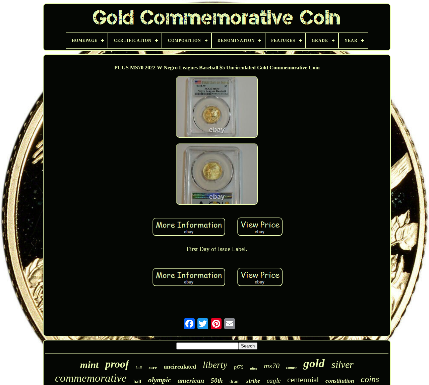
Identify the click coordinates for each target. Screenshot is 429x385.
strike (253, 381)
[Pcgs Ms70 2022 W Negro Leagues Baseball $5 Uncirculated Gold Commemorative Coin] (216, 107)
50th (217, 380)
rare (152, 367)
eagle (274, 380)
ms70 (272, 366)
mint (89, 364)
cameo (291, 367)
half (137, 381)
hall (139, 367)
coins (370, 379)
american (191, 380)
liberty (215, 365)
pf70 (238, 367)
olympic (159, 380)
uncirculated (180, 366)
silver (342, 364)
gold (314, 363)
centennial (303, 380)
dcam (235, 381)
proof (117, 364)
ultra (253, 368)
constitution (339, 381)
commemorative (91, 378)
